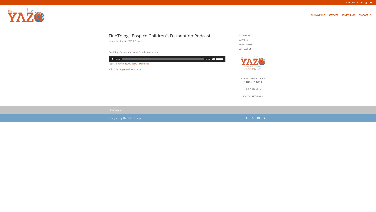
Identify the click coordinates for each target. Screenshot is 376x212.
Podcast (138, 41)
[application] (167, 59)
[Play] (112, 59)
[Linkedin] (265, 118)
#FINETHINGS (348, 15)
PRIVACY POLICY (115, 110)
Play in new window (127, 63)
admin (115, 41)
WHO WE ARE (318, 15)
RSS (139, 69)
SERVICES (333, 15)
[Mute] (213, 59)
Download (144, 63)
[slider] (220, 58)
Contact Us (352, 3)
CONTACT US (365, 15)
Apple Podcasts (127, 69)
